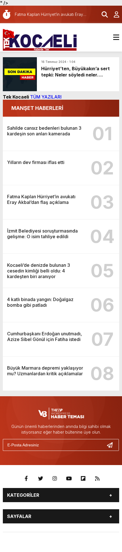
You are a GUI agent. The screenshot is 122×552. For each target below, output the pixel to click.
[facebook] (26, 479)
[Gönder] (112, 445)
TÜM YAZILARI (46, 97)
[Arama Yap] (102, 14)
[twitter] (40, 479)
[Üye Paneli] (113, 14)
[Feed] (97, 479)
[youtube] (69, 479)
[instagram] (55, 479)
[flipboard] (83, 479)
